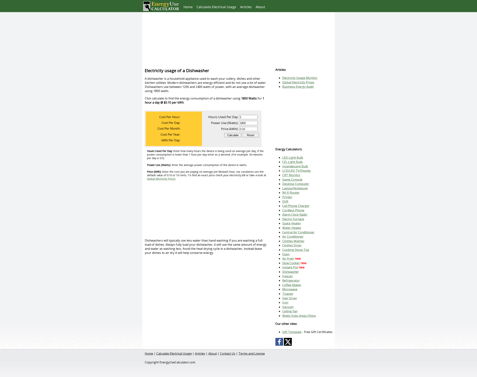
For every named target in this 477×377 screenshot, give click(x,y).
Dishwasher (290, 272)
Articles (246, 7)
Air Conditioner (293, 237)
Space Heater (291, 223)
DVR (285, 201)
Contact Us (227, 353)
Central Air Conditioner (298, 232)
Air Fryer (288, 258)
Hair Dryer (289, 298)
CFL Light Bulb (292, 162)
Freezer (287, 276)
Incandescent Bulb (295, 166)
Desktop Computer (295, 184)
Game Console (292, 180)
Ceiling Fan (290, 311)
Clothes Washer (293, 241)
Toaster (287, 294)
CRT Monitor (291, 175)
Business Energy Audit (298, 87)
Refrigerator (291, 280)
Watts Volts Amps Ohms (299, 316)
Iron (285, 302)
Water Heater (291, 228)
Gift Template (291, 332)
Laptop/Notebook (295, 188)
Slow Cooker (291, 263)
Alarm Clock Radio (294, 215)
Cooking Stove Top (295, 250)
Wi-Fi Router (291, 193)
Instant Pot (290, 267)
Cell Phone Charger (295, 206)
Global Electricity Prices (161, 178)
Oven (286, 254)
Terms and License (251, 353)
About (260, 7)
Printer (287, 197)
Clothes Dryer (292, 245)
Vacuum (287, 307)
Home (188, 7)
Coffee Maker (291, 285)
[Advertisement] (231, 38)
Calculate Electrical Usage (216, 7)
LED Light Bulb (292, 158)
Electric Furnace (293, 219)
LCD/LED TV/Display (296, 171)
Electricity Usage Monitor (300, 78)
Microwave (289, 289)
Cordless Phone (293, 210)
